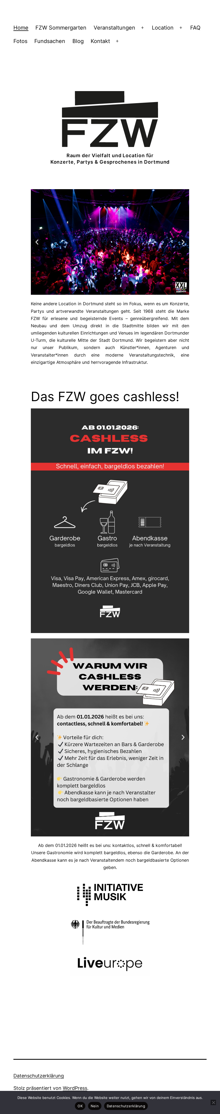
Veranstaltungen (114, 27)
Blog (78, 41)
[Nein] (213, 1102)
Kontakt (100, 41)
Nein (95, 1106)
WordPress (75, 1088)
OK (80, 1106)
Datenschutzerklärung (38, 1076)
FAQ (195, 27)
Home (20, 27)
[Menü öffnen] (142, 27)
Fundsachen (49, 41)
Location (163, 27)
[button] (37, 242)
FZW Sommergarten (60, 27)
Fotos (20, 41)
